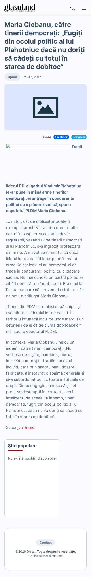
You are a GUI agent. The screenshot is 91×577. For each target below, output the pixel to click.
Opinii (12, 77)
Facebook (61, 137)
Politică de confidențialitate (46, 555)
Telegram (79, 137)
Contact (46, 542)
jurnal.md (26, 427)
